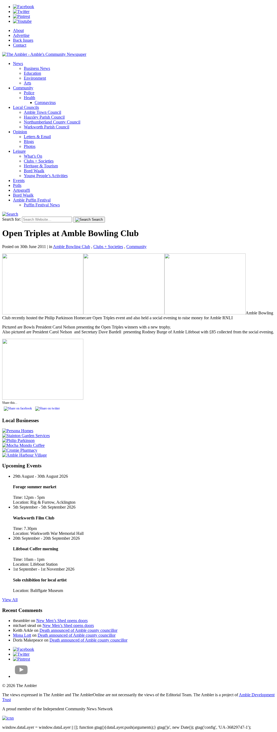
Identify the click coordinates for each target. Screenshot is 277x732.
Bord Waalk (34, 170)
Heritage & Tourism (41, 166)
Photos (29, 146)
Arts (27, 83)
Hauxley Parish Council (44, 117)
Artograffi (21, 190)
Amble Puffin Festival (32, 200)
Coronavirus (45, 102)
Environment (35, 78)
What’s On (33, 156)
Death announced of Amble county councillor (78, 630)
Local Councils (26, 107)
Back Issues (23, 40)
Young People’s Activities (46, 175)
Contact (19, 45)
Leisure (19, 151)
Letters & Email (37, 136)
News (18, 63)
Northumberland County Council (52, 122)
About (18, 30)
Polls (17, 185)
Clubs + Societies (39, 161)
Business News (37, 68)
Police (29, 92)
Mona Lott (22, 635)
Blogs (29, 141)
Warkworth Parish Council (46, 127)
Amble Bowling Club (71, 246)
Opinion (20, 131)
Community (23, 88)
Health (29, 97)
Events (19, 180)
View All (10, 599)
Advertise (21, 35)
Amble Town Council (42, 112)
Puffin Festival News (42, 205)
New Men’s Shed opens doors (62, 620)
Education (32, 73)
